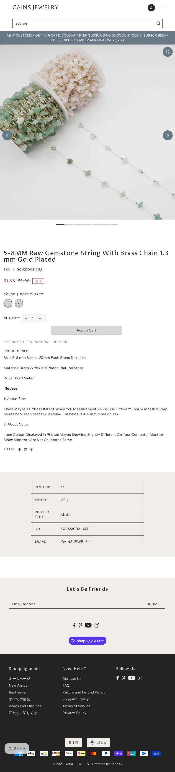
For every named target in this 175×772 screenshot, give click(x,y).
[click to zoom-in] (168, 52)
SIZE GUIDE (13, 342)
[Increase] (40, 318)
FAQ (66, 685)
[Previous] (7, 135)
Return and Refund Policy (83, 692)
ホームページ (19, 678)
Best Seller (18, 692)
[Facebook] (117, 677)
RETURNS (60, 342)
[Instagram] (140, 677)
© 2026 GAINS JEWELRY (71, 764)
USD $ (101, 742)
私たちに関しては (23, 713)
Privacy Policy (74, 713)
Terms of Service (76, 706)
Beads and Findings (25, 706)
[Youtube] (131, 677)
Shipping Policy (75, 699)
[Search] (158, 23)
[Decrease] (25, 318)
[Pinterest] (123, 677)
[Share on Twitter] (26, 449)
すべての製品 (19, 699)
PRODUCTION (37, 342)
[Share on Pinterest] (32, 449)
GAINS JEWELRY (35, 7)
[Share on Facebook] (19, 449)
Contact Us (71, 678)
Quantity (12, 318)
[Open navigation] (160, 7)
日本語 (73, 742)
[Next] (168, 135)
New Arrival (19, 685)
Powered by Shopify (107, 764)
